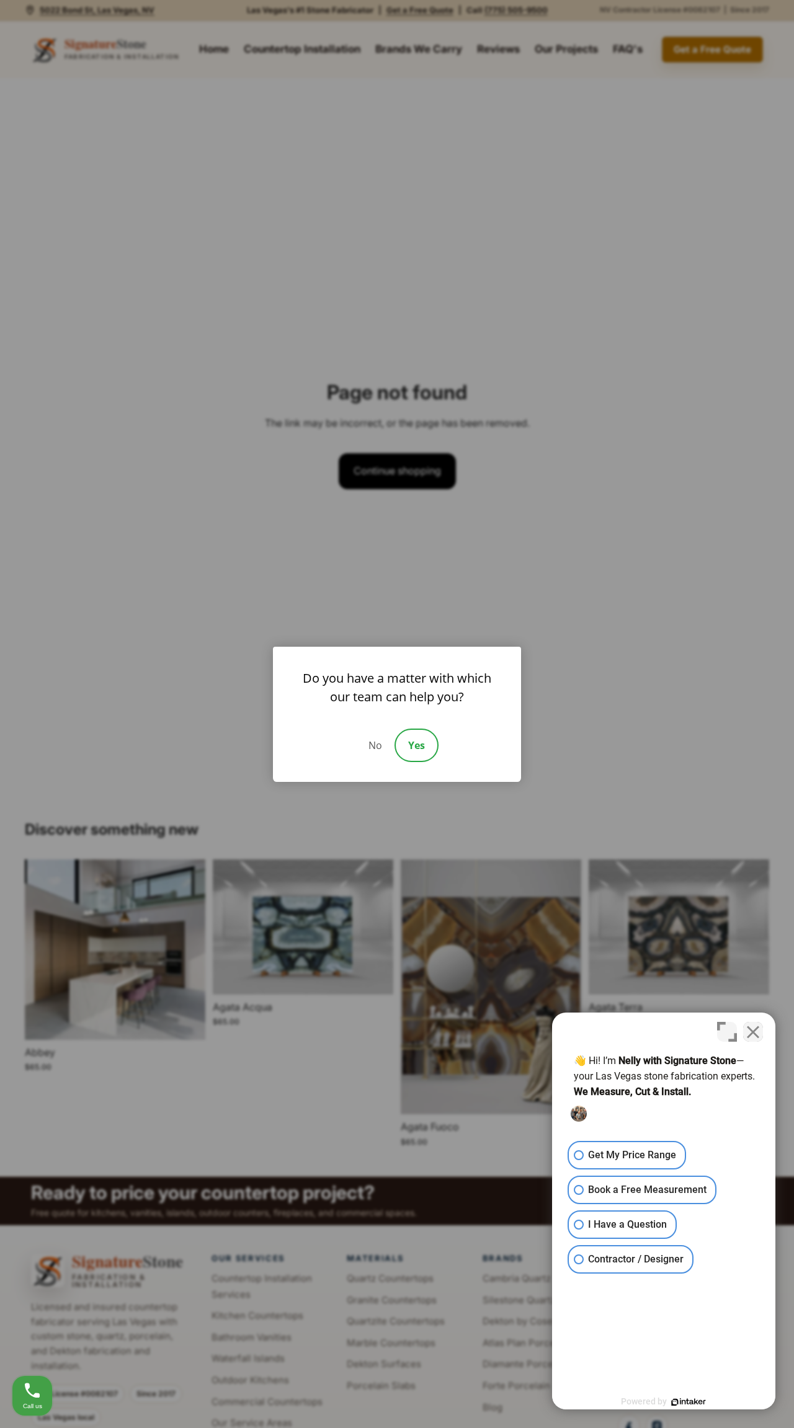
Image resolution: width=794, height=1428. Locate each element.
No (375, 745)
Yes (416, 745)
